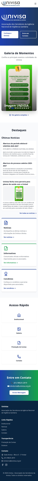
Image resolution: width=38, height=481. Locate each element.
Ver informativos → (11, 263)
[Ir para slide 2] (12, 108)
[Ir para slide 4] (17, 108)
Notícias (4, 427)
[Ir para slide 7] (22, 108)
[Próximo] (33, 88)
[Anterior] (5, 88)
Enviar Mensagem (19, 393)
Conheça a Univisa (7, 34)
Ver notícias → (9, 237)
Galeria (3, 430)
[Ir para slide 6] (20, 108)
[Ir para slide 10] (28, 108)
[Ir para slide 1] (9, 108)
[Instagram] (6, 465)
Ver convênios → (10, 288)
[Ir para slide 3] (15, 108)
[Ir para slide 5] (19, 108)
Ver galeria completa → (20, 115)
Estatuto (4, 445)
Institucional (5, 424)
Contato (4, 433)
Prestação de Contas (8, 442)
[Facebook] (2, 465)
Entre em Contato (25, 34)
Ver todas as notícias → (28, 213)
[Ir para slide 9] (26, 108)
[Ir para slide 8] (24, 108)
